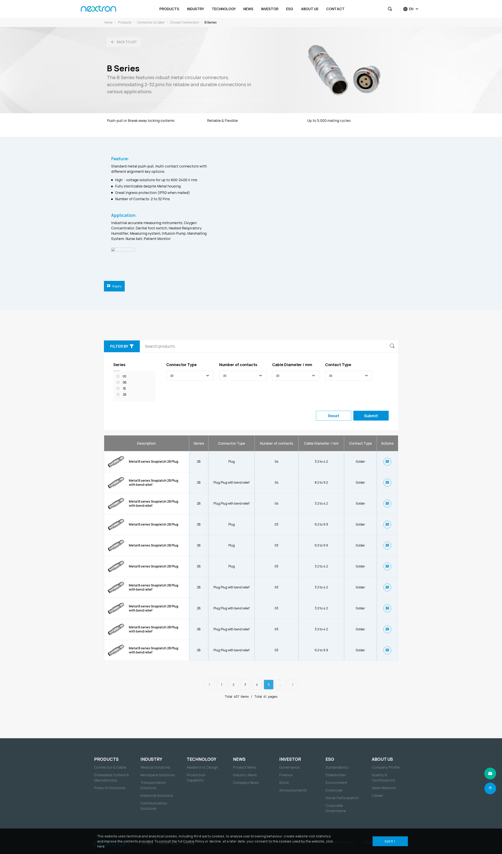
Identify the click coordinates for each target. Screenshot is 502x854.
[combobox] (189, 376)
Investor (269, 8)
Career (377, 795)
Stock (284, 782)
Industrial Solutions (156, 795)
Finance (286, 775)
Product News (244, 767)
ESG (289, 8)
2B (124, 394)
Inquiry (117, 286)
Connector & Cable (150, 22)
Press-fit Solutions (109, 787)
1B (124, 388)
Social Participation (342, 797)
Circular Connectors (184, 22)
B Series (211, 22)
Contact (335, 8)
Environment (336, 782)
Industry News (245, 775)
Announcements (293, 790)
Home (108, 22)
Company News (246, 782)
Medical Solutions (155, 767)
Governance (289, 767)
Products (169, 8)
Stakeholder (336, 775)
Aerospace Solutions (157, 775)
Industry (195, 8)
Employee (334, 790)
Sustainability (337, 767)
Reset (333, 415)
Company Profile (386, 767)
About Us (309, 8)
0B (124, 382)
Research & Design (202, 767)
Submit (371, 415)
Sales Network (384, 787)
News (248, 8)
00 (124, 376)
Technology (224, 8)
